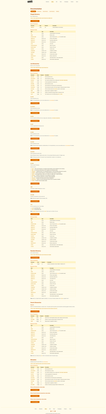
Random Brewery (45, 11)
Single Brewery (33, 11)
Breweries (47, 1)
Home (36, 408)
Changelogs (66, 1)
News (61, 1)
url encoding (52, 100)
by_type (58, 36)
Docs (52, 1)
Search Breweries (52, 11)
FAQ (56, 1)
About (77, 1)
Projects (72, 1)
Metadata (57, 11)
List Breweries (39, 11)
